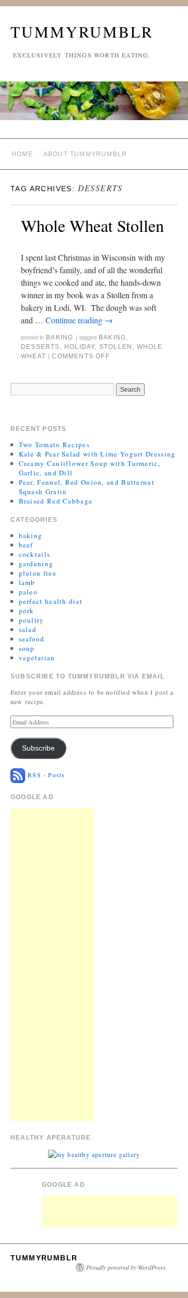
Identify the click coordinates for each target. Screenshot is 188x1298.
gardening (36, 563)
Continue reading (79, 319)
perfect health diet (51, 601)
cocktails (35, 554)
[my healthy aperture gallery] (94, 1153)
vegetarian (37, 657)
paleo (28, 592)
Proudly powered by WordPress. (126, 1267)
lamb (27, 582)
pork (26, 610)
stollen (115, 346)
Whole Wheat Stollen (92, 225)
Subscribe (38, 748)
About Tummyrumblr (85, 154)
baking (59, 337)
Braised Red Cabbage (56, 501)
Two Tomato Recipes (54, 444)
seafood (32, 639)
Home (22, 154)
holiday (79, 346)
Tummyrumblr (82, 31)
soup (27, 648)
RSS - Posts (45, 774)
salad (28, 629)
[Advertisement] (52, 964)
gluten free (37, 573)
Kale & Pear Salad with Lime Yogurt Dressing (97, 454)
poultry (31, 620)
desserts (40, 346)
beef (26, 544)
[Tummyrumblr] (94, 105)
